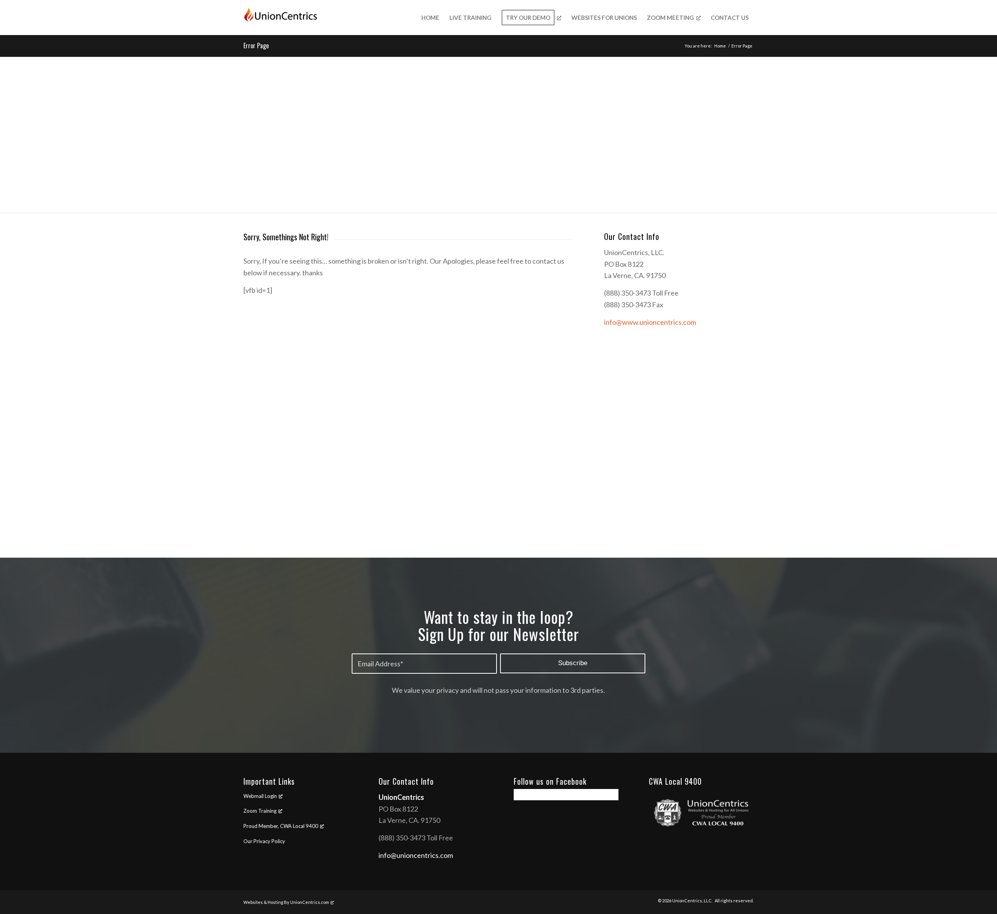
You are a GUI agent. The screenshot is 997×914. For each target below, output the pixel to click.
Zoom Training (260, 811)
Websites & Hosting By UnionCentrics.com (286, 902)
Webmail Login (260, 796)
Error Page (256, 45)
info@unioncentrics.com (416, 855)
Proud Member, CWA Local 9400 (280, 826)
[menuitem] (430, 17)
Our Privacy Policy (264, 841)
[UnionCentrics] (281, 17)
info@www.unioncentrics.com (650, 322)
